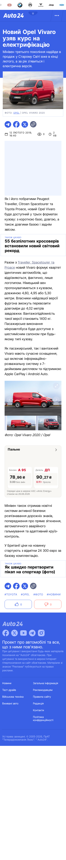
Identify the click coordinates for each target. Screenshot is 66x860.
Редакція (38, 703)
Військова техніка (13, 696)
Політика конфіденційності (43, 719)
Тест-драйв (9, 690)
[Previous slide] (9, 399)
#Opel (25, 594)
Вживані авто (10, 703)
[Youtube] (23, 633)
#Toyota (11, 594)
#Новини (54, 594)
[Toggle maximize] (56, 386)
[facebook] (16, 124)
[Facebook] (5, 633)
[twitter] (24, 124)
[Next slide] (56, 399)
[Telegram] (32, 633)
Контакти (38, 710)
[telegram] (8, 124)
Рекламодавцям (43, 690)
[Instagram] (41, 633)
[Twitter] (14, 633)
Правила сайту (42, 696)
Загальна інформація (45, 683)
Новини (6, 683)
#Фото (38, 594)
